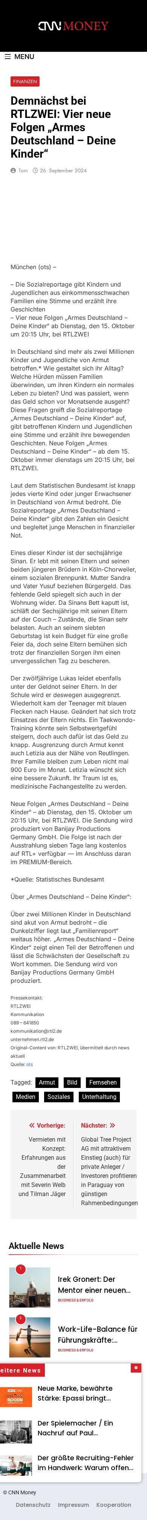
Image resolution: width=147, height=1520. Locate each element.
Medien (25, 1096)
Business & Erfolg (75, 1300)
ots (29, 1064)
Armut (47, 1082)
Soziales (58, 1096)
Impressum (73, 1505)
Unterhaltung (99, 1096)
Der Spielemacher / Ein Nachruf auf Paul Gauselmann (75, 1433)
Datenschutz (33, 1505)
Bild (72, 1082)
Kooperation (113, 1505)
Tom (23, 170)
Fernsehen (103, 1082)
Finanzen (25, 81)
